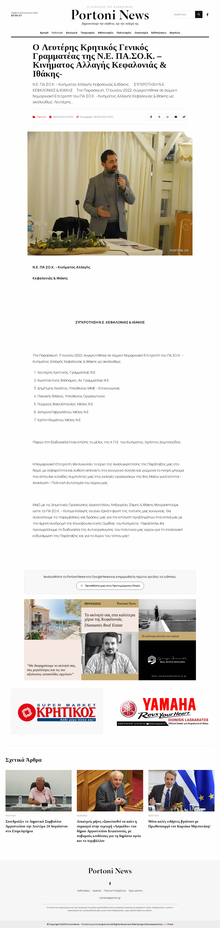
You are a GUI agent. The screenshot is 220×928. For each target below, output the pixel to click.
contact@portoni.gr (110, 897)
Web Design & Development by (152, 924)
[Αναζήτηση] (198, 14)
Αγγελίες (96, 890)
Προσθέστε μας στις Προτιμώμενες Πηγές (110, 585)
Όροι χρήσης (136, 890)
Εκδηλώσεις (84, 890)
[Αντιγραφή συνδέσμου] (184, 117)
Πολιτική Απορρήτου (115, 890)
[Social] (207, 14)
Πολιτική (41, 116)
